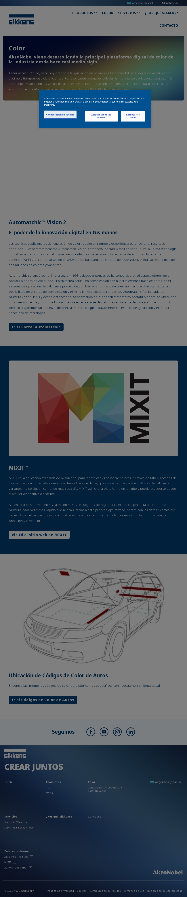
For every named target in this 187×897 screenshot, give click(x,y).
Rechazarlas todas (133, 116)
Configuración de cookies (60, 114)
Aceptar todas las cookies (101, 116)
